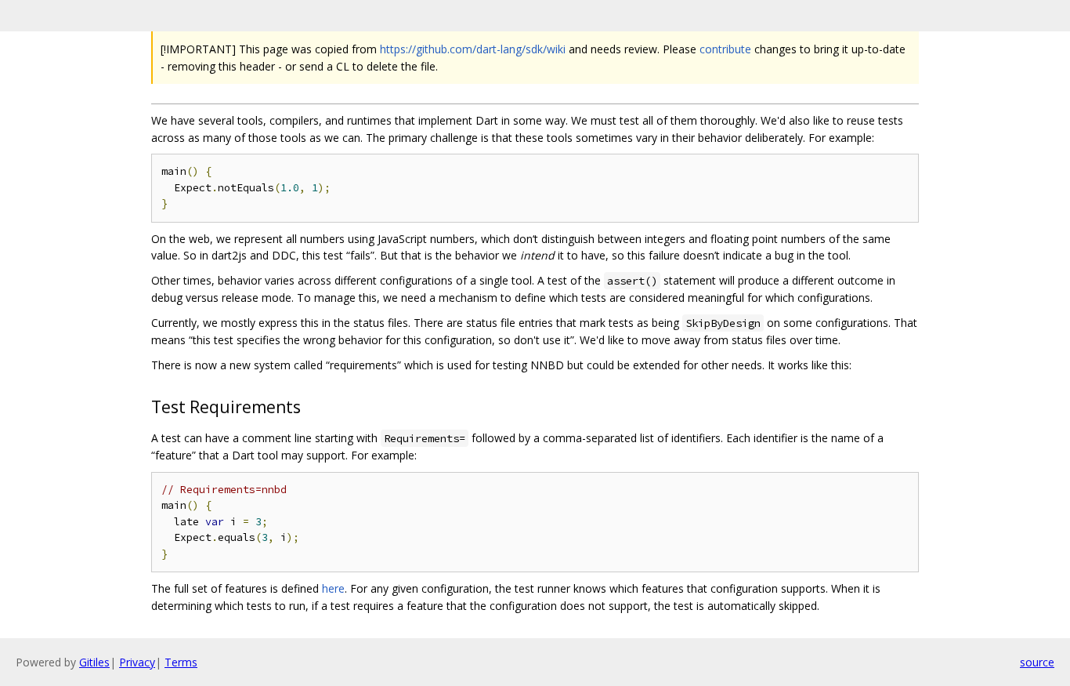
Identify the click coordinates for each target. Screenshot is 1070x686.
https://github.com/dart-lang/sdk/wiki (473, 49)
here (333, 588)
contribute (725, 49)
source (1037, 662)
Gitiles (94, 662)
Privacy (137, 662)
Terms (180, 662)
